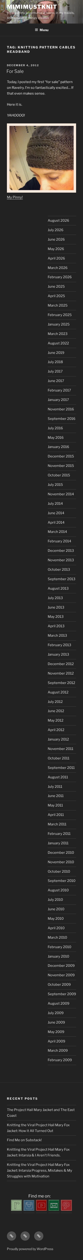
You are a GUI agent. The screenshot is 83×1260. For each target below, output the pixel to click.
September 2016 (61, 419)
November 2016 (61, 409)
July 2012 (55, 702)
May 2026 (56, 249)
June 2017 (56, 381)
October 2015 (59, 475)
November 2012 (61, 673)
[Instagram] (29, 1210)
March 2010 (57, 937)
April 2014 (56, 522)
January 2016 (58, 447)
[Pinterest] (66, 1210)
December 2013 (61, 551)
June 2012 (56, 711)
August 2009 (58, 1003)
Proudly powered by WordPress (30, 1249)
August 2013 (58, 588)
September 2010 (61, 881)
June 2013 (56, 607)
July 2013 (55, 598)
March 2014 (57, 532)
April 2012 (56, 730)
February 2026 (60, 277)
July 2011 (55, 787)
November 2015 (61, 466)
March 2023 (58, 334)
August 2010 (58, 890)
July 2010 (55, 900)
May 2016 (56, 438)
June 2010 (56, 909)
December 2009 (61, 966)
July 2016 (55, 428)
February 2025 (60, 315)
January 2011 (58, 843)
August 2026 (58, 220)
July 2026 (55, 230)
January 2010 (58, 956)
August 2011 (58, 777)
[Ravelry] (16, 1210)
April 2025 (56, 296)
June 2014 (56, 513)
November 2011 (60, 749)
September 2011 (61, 768)
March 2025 (58, 305)
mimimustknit (32, 6)
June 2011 (56, 796)
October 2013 (59, 569)
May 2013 (56, 617)
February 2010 (59, 947)
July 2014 (55, 504)
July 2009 (56, 1013)
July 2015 (55, 485)
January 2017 (58, 400)
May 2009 (56, 1032)
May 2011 (55, 805)
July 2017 (55, 371)
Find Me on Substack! (24, 1140)
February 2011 (59, 834)
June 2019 (56, 353)
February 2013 (59, 645)
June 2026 (56, 239)
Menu (44, 30)
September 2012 (61, 683)
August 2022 (58, 343)
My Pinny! (15, 197)
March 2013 (57, 635)
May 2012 (55, 720)
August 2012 (58, 692)
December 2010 (61, 853)
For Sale (15, 71)
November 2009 (61, 975)
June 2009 (56, 1022)
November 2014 (61, 494)
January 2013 (58, 654)
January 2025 (59, 324)
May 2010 (56, 919)
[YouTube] (41, 1210)
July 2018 (55, 362)
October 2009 (59, 984)
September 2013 (61, 579)
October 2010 (59, 871)
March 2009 (58, 1050)
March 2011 (57, 824)
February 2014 (59, 541)
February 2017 (59, 390)
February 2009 (60, 1060)
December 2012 (61, 664)
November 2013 (61, 560)
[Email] (53, 1210)
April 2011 (56, 815)
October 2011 (58, 758)
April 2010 (56, 928)
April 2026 (56, 258)
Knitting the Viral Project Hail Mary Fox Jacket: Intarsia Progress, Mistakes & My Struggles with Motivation (39, 1170)
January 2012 (58, 739)
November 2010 (61, 862)
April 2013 (56, 626)
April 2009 (56, 1041)
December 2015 (61, 456)
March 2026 (58, 268)
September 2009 (62, 994)
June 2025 (56, 286)
